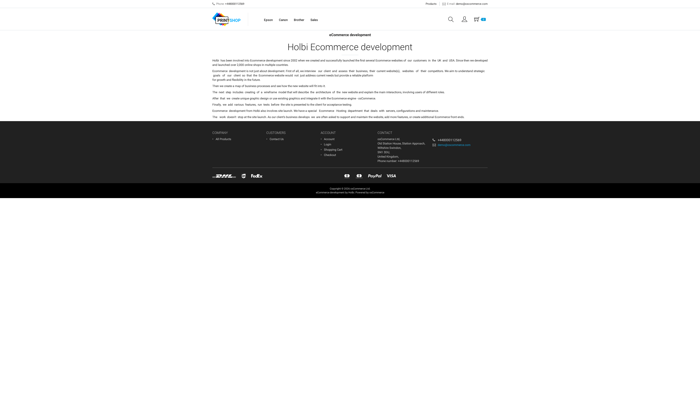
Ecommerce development (266, 60)
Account (329, 139)
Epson (268, 20)
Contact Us (277, 139)
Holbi (215, 60)
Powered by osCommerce (369, 192)
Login (327, 144)
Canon (283, 20)
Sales (314, 20)
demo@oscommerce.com (472, 3)
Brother (299, 20)
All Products (223, 139)
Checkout (330, 155)
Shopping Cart (333, 149)
